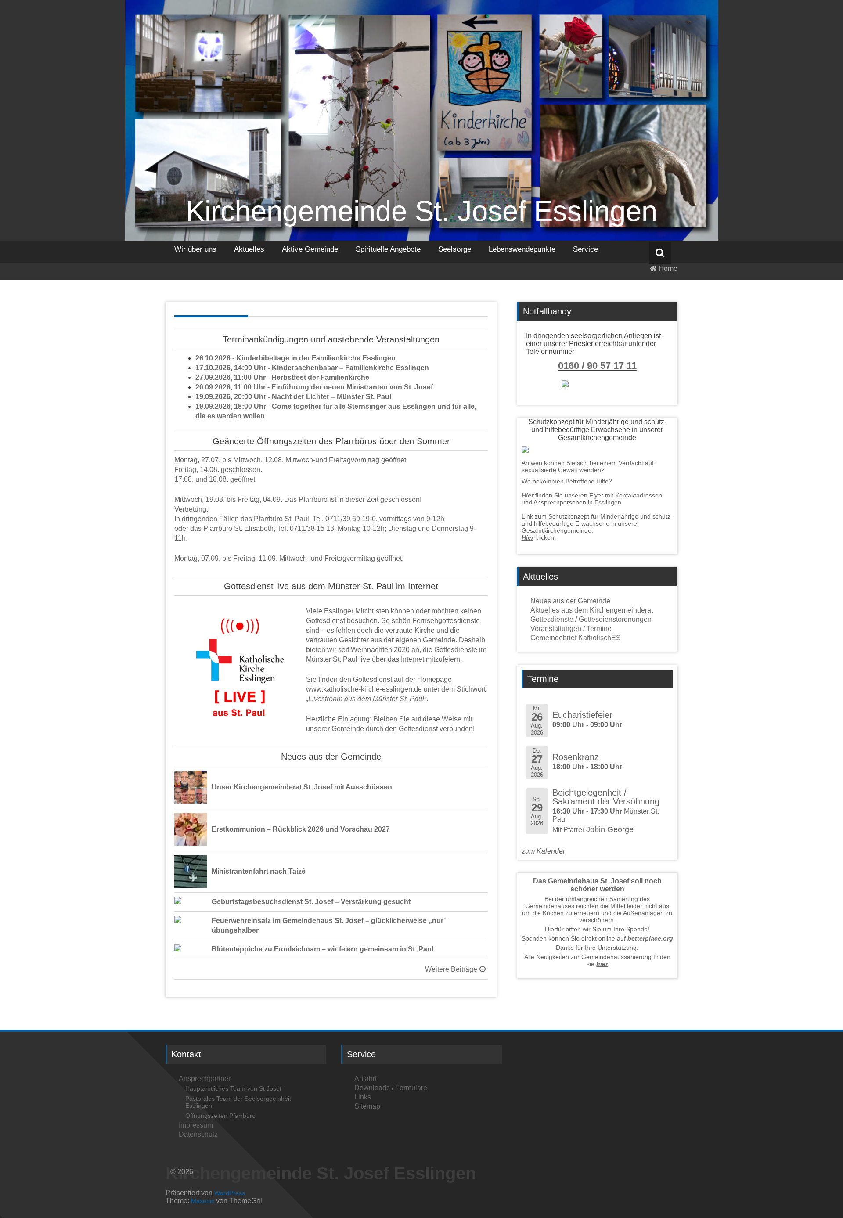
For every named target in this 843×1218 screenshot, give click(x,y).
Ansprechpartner (205, 1078)
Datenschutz (198, 1134)
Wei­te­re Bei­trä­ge (451, 969)
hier (602, 963)
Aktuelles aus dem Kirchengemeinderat (591, 610)
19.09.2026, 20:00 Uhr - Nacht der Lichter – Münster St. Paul (293, 396)
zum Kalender (543, 851)
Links (362, 1097)
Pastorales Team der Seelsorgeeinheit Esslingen (238, 1102)
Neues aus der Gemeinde (570, 601)
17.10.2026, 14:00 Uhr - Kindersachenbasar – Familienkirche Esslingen (312, 367)
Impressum (196, 1125)
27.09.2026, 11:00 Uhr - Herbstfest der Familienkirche (282, 377)
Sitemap (367, 1106)
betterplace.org (650, 938)
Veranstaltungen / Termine (571, 628)
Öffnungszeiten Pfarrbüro (220, 1115)
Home (667, 268)
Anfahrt (365, 1078)
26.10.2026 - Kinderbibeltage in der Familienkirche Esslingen (295, 358)
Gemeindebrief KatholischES (575, 637)
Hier (527, 495)
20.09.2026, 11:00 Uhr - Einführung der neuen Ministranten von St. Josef (314, 387)
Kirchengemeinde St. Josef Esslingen (421, 211)
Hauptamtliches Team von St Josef (233, 1088)
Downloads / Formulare (390, 1088)
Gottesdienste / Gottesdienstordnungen (591, 619)
